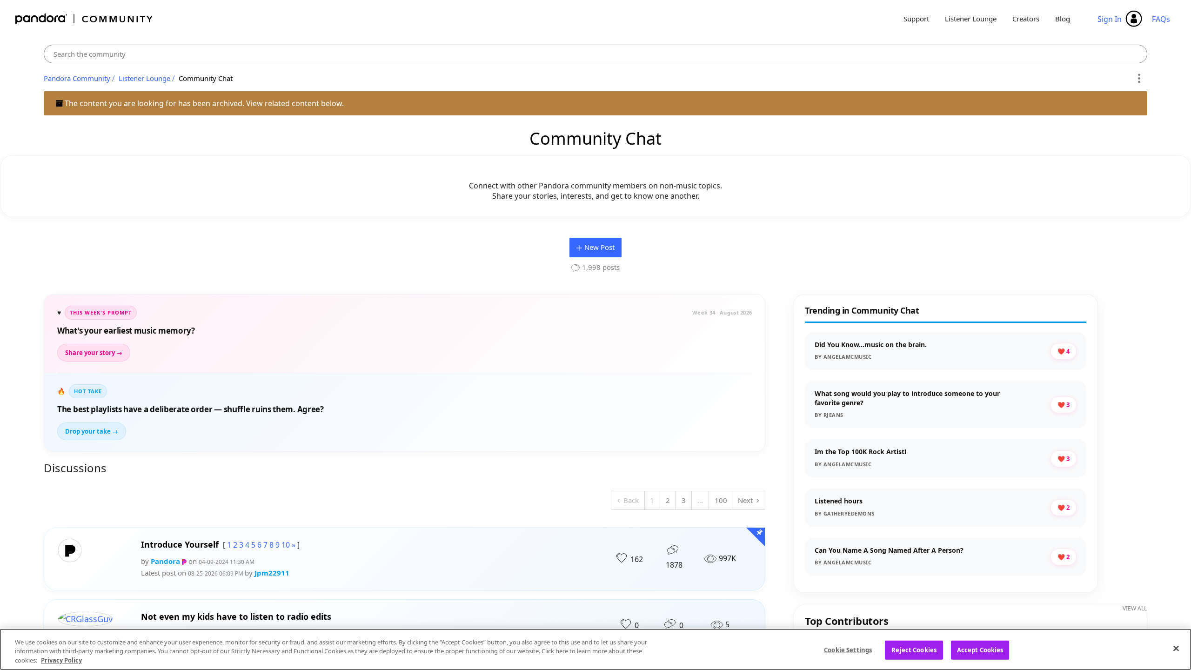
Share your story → (93, 352)
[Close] (1176, 648)
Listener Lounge (971, 18)
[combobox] (595, 54)
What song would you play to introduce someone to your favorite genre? (907, 398)
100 (721, 500)
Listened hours (839, 500)
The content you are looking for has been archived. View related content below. (203, 103)
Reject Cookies (914, 649)
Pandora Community (84, 19)
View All (1135, 608)
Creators (1025, 18)
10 (285, 545)
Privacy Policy (61, 660)
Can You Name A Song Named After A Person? (889, 550)
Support (916, 18)
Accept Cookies (980, 649)
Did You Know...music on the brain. (871, 344)
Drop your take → (91, 431)
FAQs (1161, 19)
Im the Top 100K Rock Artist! (860, 451)
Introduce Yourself (180, 544)
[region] (595, 649)
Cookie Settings (848, 649)
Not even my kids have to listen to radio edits (236, 616)
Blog (1062, 18)
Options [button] (1138, 78)
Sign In (1109, 19)
